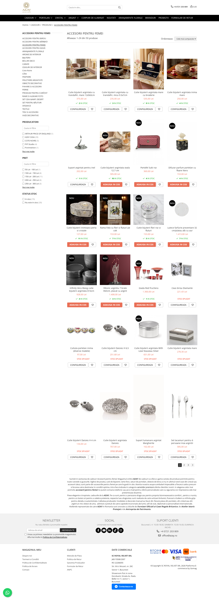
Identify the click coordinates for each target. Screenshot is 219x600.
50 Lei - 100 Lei (31, 169)
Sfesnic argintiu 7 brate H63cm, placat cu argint (115, 289)
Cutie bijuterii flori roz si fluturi (149, 229)
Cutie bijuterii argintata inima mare (182, 93)
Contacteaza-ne (126, 586)
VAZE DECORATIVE (30, 115)
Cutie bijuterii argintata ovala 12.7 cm (115, 169)
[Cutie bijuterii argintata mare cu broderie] (148, 69)
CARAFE (25, 64)
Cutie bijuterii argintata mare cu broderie (148, 93)
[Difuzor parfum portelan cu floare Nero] (182, 142)
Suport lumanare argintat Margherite (148, 441)
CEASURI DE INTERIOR (32, 67)
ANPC (69, 569)
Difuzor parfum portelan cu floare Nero (182, 169)
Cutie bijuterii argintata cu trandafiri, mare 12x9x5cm (81, 93)
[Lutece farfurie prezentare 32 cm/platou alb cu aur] (182, 209)
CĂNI (24, 73)
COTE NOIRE (30, 140)
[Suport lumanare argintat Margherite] (148, 406)
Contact (25, 569)
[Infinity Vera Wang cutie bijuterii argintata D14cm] (81, 269)
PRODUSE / (48, 24)
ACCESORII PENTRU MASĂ (33, 48)
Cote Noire (27, 70)
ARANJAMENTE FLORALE (33, 51)
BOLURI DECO (28, 60)
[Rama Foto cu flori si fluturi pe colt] (115, 209)
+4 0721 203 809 (169, 531)
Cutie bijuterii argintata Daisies (115, 441)
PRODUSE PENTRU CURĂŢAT (34, 93)
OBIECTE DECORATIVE (32, 83)
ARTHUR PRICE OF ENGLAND (38, 133)
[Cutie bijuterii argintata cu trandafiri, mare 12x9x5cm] (81, 69)
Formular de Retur (182, 17)
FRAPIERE (26, 77)
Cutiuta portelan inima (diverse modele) (81, 349)
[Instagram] (121, 530)
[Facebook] (98, 530)
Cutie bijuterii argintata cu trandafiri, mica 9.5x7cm (115, 93)
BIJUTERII (26, 57)
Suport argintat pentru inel (81, 167)
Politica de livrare (29, 566)
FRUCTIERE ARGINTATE (32, 80)
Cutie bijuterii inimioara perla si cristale (81, 229)
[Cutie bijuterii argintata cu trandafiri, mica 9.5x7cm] (115, 69)
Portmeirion (30, 147)
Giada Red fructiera (148, 288)
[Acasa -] (37, 7)
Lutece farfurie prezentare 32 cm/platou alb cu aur (182, 229)
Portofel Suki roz (148, 167)
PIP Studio (29, 144)
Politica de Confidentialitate (55, 537)
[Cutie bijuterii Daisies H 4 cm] (81, 406)
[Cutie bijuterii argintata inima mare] (182, 69)
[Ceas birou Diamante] (182, 270)
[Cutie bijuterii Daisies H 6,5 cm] (115, 330)
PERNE (25, 89)
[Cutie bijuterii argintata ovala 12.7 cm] (115, 142)
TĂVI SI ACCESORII (30, 112)
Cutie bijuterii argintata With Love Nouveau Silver (148, 349)
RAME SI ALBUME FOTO (32, 96)
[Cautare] (119, 7)
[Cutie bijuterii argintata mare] (182, 330)
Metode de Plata (74, 555)
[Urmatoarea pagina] (192, 465)
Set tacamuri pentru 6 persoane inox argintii (182, 441)
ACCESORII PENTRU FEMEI (34, 45)
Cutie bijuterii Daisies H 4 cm (81, 440)
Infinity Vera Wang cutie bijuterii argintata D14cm (81, 289)
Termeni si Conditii (30, 559)
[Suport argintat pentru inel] (81, 142)
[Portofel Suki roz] (148, 142)
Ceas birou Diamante (182, 288)
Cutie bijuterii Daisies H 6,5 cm (115, 349)
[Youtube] (104, 530)
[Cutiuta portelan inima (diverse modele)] (81, 330)
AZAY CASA (30, 137)
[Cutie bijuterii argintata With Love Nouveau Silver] (148, 330)
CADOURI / (36, 24)
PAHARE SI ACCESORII (32, 86)
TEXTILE (25, 109)
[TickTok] (115, 530)
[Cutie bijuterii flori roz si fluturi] (148, 209)
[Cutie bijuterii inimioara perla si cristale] (81, 209)
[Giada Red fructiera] (148, 270)
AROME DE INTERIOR (31, 54)
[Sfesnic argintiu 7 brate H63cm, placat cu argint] (115, 270)
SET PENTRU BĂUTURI (32, 102)
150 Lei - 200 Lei (32, 176)
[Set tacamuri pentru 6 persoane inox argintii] (182, 406)
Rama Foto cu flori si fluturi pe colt (115, 229)
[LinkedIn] (109, 530)
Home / (26, 24)
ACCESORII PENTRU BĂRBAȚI (35, 41)
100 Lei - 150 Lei (32, 173)
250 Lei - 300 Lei (32, 183)
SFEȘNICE (26, 105)
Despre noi (27, 555)
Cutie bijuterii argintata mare (182, 348)
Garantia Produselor (76, 562)
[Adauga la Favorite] (92, 109)
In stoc (28, 199)
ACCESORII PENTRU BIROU (34, 38)
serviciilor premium (145, 487)
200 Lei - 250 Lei (32, 180)
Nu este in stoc (31, 202)
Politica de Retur (74, 559)
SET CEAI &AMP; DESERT (33, 99)
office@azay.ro (169, 535)
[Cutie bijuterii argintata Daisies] (115, 406)
